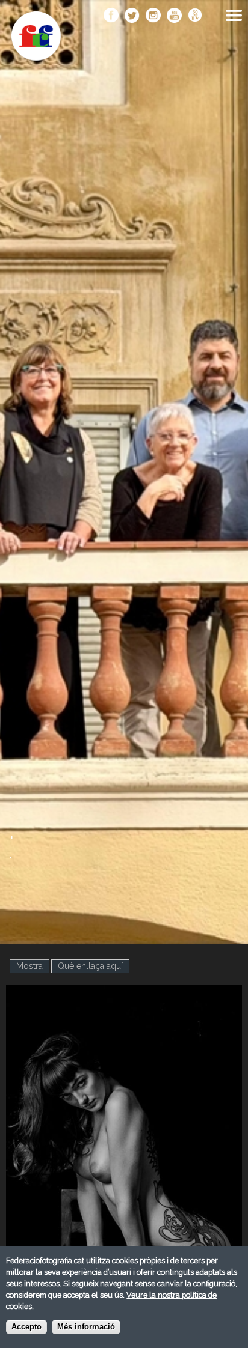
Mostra (32, 966)
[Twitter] (132, 16)
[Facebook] (111, 16)
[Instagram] (153, 16)
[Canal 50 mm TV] (195, 16)
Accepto (26, 1327)
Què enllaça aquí (90, 966)
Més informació (86, 1327)
